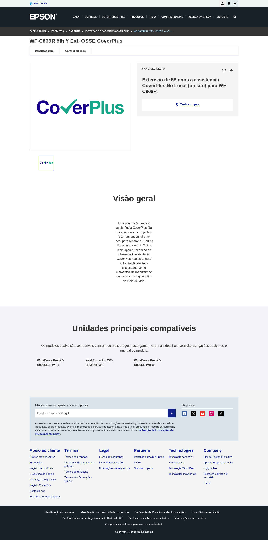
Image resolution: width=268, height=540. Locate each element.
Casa (76, 17)
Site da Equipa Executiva (218, 456)
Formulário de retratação (205, 512)
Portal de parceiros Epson (149, 456)
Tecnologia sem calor (181, 456)
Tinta (152, 17)
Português (40, 3)
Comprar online (172, 17)
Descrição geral (44, 50)
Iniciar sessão (222, 3)
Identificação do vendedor (60, 512)
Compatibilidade (75, 50)
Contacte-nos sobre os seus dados (148, 518)
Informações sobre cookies (190, 518)
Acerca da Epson (199, 17)
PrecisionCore (177, 462)
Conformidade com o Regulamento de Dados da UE (92, 518)
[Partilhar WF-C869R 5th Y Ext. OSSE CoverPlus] (231, 70)
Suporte (222, 17)
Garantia (74, 31)
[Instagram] (211, 413)
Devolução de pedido (42, 473)
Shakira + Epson (143, 468)
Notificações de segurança (114, 468)
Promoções (36, 462)
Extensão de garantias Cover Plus (107, 31)
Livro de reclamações (111, 462)
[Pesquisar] (234, 17)
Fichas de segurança (111, 456)
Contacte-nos (37, 490)
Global (207, 483)
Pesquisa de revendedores (45, 496)
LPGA (137, 462)
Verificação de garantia (43, 479)
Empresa (91, 17)
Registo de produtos (41, 468)
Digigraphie (210, 468)
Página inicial (38, 31)
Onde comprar (190, 104)
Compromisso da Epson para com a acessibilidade (134, 523)
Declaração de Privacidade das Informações (160, 512)
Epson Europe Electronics (218, 462)
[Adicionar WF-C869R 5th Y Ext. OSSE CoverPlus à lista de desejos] (224, 70)
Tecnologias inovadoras (182, 473)
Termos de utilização (76, 471)
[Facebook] (184, 413)
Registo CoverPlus (40, 485)
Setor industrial (113, 17)
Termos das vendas (75, 456)
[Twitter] (193, 413)
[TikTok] (221, 413)
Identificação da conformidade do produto (105, 512)
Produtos (137, 17)
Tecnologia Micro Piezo (182, 468)
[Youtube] (202, 413)
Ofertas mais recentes (42, 456)
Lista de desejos (228, 4)
